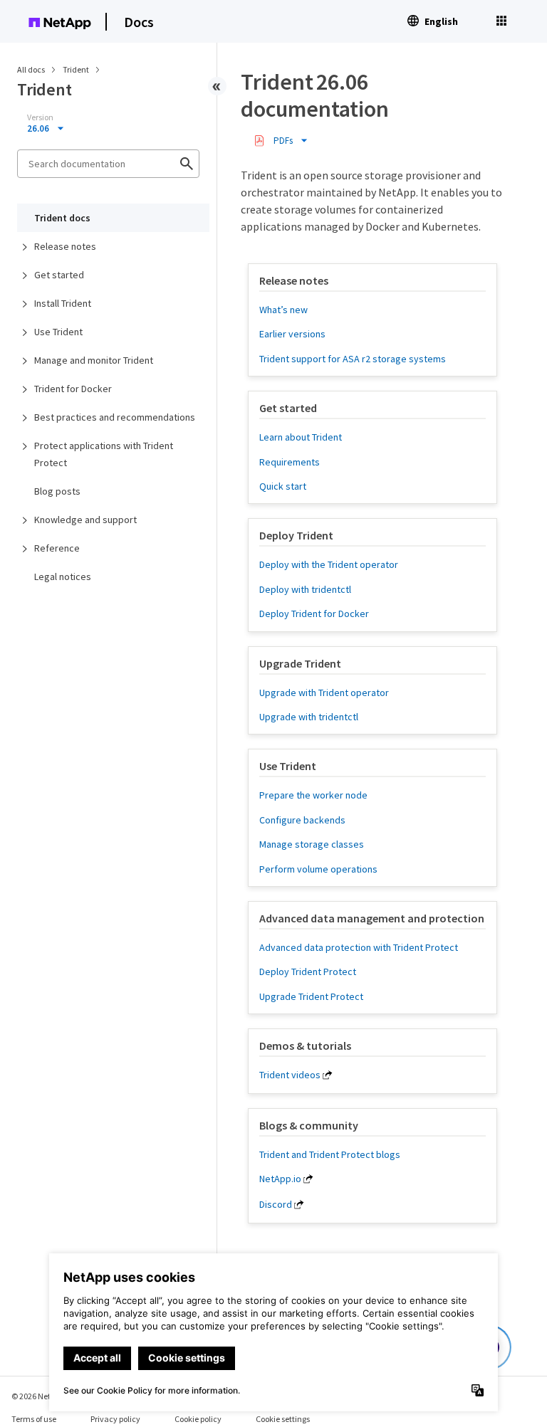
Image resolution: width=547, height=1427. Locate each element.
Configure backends (302, 819)
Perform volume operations (318, 869)
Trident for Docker (73, 388)
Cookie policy (198, 1418)
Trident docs (62, 217)
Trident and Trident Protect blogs (329, 1154)
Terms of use (33, 1418)
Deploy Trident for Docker (314, 613)
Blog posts (57, 491)
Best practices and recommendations (114, 417)
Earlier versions (292, 333)
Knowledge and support (85, 519)
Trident (76, 69)
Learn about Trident (300, 437)
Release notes (65, 246)
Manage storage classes (311, 844)
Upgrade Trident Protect (311, 996)
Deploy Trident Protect (307, 971)
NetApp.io (280, 1178)
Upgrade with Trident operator (324, 692)
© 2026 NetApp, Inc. (46, 1396)
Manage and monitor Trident (93, 360)
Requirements (289, 462)
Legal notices (62, 576)
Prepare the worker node (313, 795)
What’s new (283, 309)
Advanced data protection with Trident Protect (358, 947)
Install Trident (62, 303)
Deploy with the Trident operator (328, 564)
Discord (275, 1204)
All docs (31, 69)
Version (40, 117)
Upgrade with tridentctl (308, 716)
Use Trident (58, 331)
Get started (59, 274)
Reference (57, 548)
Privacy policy (115, 1418)
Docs (139, 22)
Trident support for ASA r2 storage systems (352, 358)
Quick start (282, 486)
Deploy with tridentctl (305, 589)
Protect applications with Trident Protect (103, 454)
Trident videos (290, 1074)
